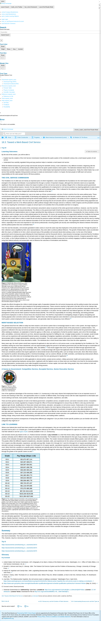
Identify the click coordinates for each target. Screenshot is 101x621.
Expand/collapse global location (98, 137)
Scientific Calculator (9, 92)
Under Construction (22, 137)
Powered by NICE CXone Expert (26, 613)
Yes (21, 606)
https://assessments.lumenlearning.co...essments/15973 (19, 544)
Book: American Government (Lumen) (56, 137)
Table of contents (92, 151)
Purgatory (37, 137)
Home (9, 137)
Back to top (4, 601)
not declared (35, 596)
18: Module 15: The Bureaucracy (82, 137)
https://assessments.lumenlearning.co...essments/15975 (19, 551)
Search (4, 133)
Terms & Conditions (51, 616)
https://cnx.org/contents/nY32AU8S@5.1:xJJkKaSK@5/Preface (65, 589)
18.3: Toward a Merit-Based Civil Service (12, 596)
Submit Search (5, 35)
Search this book (4, 29)
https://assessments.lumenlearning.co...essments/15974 (19, 548)
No (27, 606)
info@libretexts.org (8, 618)
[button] (6, 104)
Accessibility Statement (63, 616)
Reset (2, 46)
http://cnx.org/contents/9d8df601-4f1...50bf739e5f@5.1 (52, 591)
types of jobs (24, 431)
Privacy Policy (41, 616)
